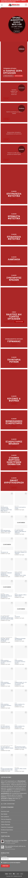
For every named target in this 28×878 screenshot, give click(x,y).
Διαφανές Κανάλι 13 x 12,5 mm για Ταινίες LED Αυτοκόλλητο (21, 683)
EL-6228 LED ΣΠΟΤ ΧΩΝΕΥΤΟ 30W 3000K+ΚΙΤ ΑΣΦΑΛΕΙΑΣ (20, 531)
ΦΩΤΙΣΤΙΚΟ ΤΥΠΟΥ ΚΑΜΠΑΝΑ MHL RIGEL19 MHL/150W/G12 (6, 596)
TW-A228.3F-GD (4, 552)
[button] (2, 5)
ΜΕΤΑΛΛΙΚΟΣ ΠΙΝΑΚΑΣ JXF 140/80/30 (21, 553)
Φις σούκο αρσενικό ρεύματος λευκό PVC (5, 727)
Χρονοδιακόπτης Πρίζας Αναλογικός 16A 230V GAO (21, 747)
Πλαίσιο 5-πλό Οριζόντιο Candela (20, 508)
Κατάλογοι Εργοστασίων (7, 829)
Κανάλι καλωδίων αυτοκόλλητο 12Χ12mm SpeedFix (20, 661)
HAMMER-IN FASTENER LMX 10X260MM (20, 639)
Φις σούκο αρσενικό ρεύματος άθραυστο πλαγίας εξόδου (7, 748)
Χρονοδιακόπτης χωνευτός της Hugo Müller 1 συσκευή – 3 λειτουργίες (16, 841)
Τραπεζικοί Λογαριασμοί (7, 827)
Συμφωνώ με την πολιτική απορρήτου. (11, 862)
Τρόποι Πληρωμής (5, 824)
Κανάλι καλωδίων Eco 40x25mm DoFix (20, 705)
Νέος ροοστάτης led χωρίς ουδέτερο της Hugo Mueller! (15, 847)
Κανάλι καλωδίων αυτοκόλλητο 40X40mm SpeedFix (6, 705)
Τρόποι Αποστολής (5, 821)
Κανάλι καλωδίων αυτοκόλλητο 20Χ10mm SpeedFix (6, 661)
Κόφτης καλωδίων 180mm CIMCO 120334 (21, 595)
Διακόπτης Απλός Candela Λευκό (20, 769)
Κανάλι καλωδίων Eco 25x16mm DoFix (20, 727)
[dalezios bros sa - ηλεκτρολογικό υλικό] (14, 5)
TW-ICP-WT (17, 616)
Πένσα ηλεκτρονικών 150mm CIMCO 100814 (6, 531)
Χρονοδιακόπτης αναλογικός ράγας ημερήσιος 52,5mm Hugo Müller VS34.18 (6, 509)
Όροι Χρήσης (4, 814)
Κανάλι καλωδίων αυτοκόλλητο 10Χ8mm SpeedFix (6, 683)
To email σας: (4, 856)
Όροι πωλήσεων (5, 816)
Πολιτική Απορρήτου (6, 819)
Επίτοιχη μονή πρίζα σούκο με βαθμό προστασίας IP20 (7, 769)
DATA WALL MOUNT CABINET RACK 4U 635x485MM (5, 640)
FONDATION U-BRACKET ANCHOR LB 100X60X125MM (6, 574)
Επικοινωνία (4, 832)
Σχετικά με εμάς (5, 811)
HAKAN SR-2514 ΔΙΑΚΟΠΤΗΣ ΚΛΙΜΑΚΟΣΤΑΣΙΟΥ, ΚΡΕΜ (20, 574)
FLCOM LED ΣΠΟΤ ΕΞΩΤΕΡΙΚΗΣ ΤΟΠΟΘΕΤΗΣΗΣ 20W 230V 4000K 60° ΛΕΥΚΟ (7, 618)
